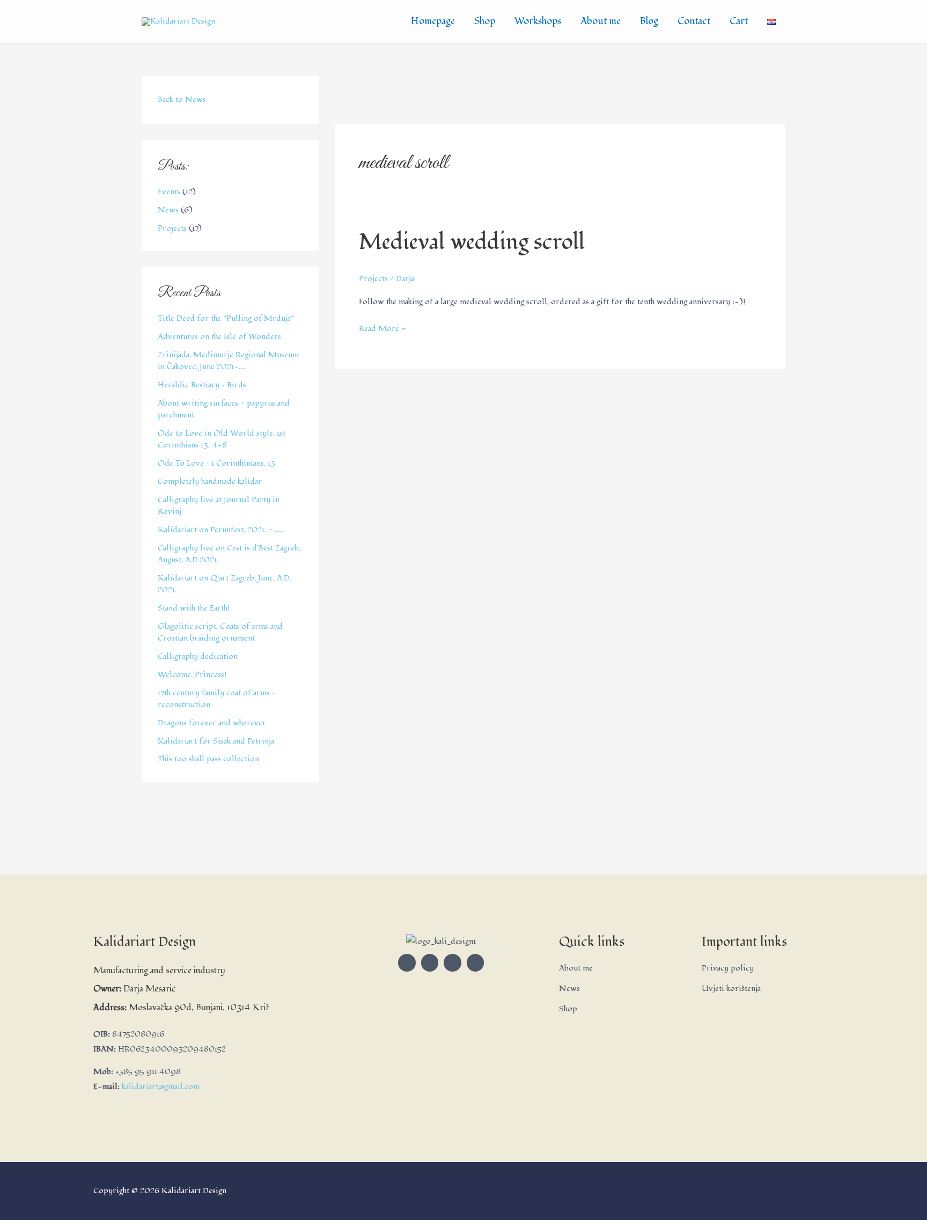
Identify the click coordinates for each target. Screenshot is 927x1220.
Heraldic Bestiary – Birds (202, 385)
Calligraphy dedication (198, 656)
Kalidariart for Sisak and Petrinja (216, 741)
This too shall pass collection (208, 759)
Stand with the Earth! (194, 608)
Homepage (433, 21)
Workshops (537, 21)
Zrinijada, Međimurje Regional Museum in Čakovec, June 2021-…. (228, 361)
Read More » (382, 327)
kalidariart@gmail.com (161, 1086)
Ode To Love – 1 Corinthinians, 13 (216, 463)
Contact (694, 21)
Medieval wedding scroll (472, 242)
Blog (649, 21)
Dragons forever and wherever (212, 723)
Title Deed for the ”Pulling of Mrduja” (226, 318)
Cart (739, 21)
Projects (172, 228)
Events (169, 191)
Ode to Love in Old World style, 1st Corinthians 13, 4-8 (221, 439)
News (168, 210)
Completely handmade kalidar (210, 481)
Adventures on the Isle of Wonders (219, 336)
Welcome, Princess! (192, 674)
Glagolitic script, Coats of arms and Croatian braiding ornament (220, 632)
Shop (484, 21)
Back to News (182, 99)
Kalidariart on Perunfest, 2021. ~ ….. (220, 529)
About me (600, 21)
